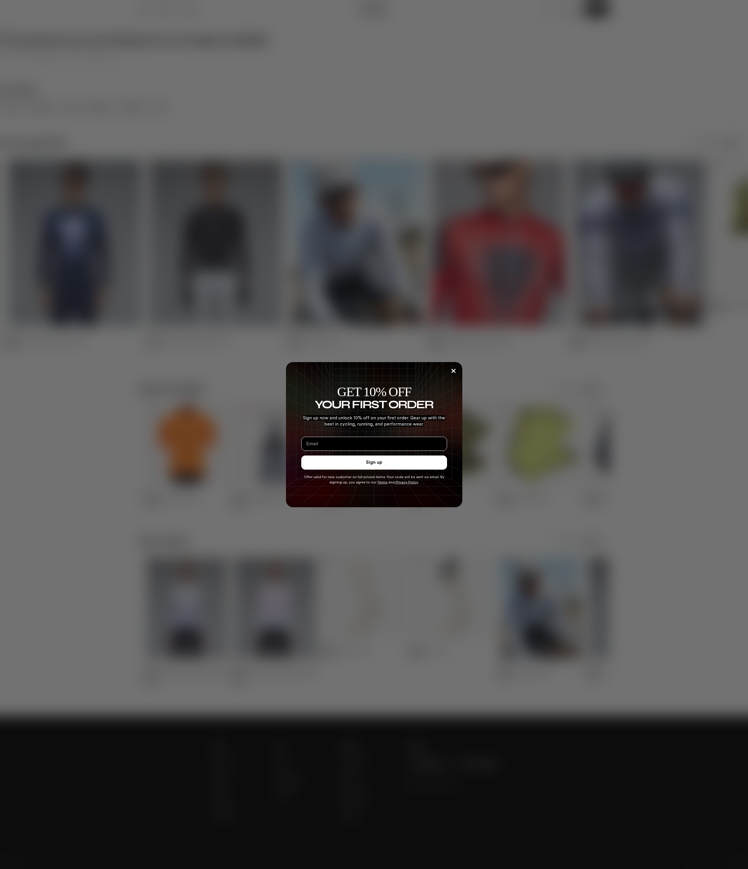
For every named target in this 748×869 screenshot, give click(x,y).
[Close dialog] (453, 371)
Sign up (374, 462)
